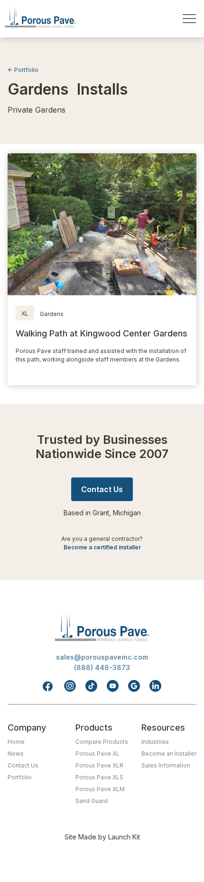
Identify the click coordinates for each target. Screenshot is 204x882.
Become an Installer (168, 753)
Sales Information (165, 765)
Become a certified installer (102, 547)
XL (24, 313)
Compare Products (101, 741)
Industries (155, 741)
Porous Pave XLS (99, 777)
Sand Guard (91, 800)
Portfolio (20, 777)
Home (16, 741)
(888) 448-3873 (102, 667)
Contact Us (23, 765)
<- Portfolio (23, 69)
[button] (189, 18)
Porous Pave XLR (99, 765)
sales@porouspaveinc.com (102, 657)
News (16, 753)
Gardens (52, 314)
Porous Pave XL (97, 753)
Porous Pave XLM (100, 789)
